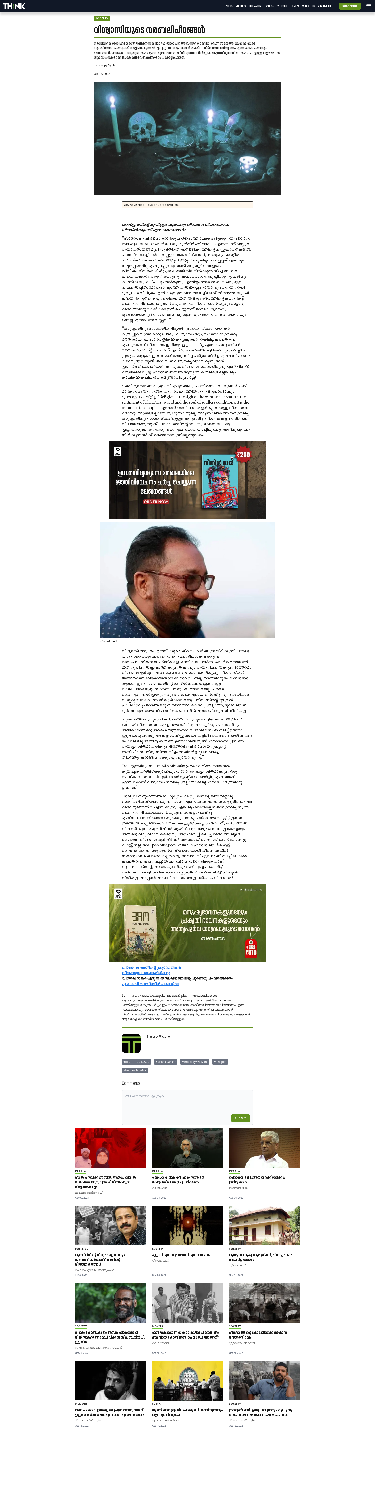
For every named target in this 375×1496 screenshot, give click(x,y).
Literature (256, 6)
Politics (241, 6)
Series (295, 6)
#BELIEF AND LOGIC (136, 1062)
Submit (241, 1118)
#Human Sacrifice (134, 1070)
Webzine (282, 6)
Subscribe (350, 6)
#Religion (220, 1062)
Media (305, 6)
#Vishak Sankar (166, 1062)
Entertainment (321, 6)
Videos (270, 6)
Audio (229, 6)
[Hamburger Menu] (368, 6)
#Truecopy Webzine (195, 1062)
